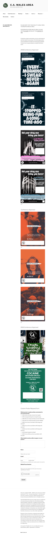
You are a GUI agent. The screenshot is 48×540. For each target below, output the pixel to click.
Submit (23, 479)
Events (27, 13)
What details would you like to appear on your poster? (31, 439)
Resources (40, 13)
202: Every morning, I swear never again (31, 415)
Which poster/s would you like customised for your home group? (32, 413)
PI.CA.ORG (25, 31)
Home (4, 13)
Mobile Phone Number (26, 464)
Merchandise (5, 16)
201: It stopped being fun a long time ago (31, 416)
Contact (12, 16)
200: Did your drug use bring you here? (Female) (33, 418)
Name (22, 449)
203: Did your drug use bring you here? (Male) (32, 420)
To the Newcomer (11, 13)
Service (33, 13)
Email (22, 456)
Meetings (20, 13)
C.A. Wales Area (21, 5)
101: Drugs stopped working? (29, 432)
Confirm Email (31, 460)
